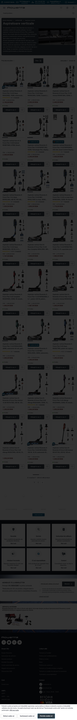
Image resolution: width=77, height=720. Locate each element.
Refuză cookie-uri (8, 716)
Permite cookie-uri (46, 716)
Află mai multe (14, 710)
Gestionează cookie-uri (27, 716)
